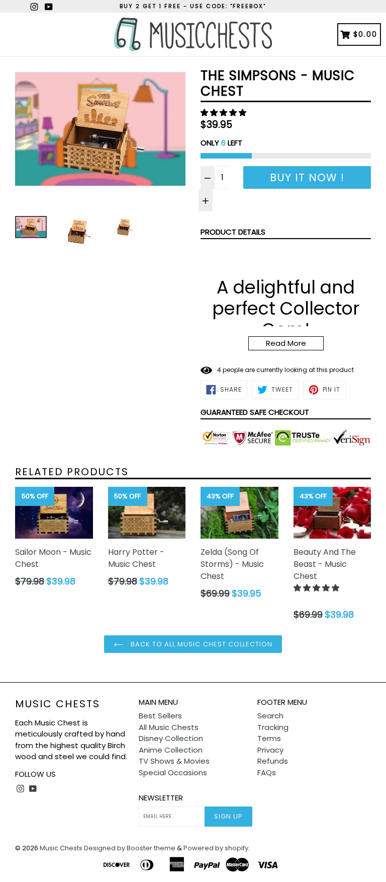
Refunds (272, 761)
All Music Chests (169, 727)
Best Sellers (160, 715)
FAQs (266, 772)
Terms (269, 738)
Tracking (272, 727)
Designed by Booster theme (129, 848)
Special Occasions (173, 772)
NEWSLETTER (161, 797)
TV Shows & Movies (174, 761)
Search (270, 715)
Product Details (233, 232)
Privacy (270, 750)
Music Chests (57, 704)
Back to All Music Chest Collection (200, 644)
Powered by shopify (215, 848)
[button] (224, 112)
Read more (286, 343)
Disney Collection (171, 738)
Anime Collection (171, 750)
